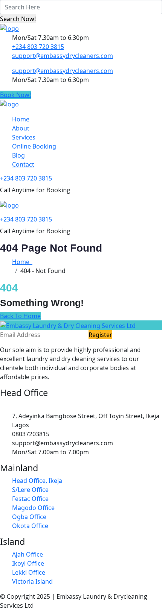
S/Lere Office (30, 490)
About (20, 128)
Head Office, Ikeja (37, 480)
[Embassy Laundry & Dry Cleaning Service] (9, 28)
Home (20, 119)
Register (100, 335)
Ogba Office (29, 517)
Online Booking (34, 146)
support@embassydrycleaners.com (62, 56)
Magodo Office (33, 508)
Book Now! (15, 95)
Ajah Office (27, 554)
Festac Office (30, 499)
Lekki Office (28, 572)
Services (23, 137)
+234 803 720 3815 (38, 46)
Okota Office (30, 526)
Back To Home (20, 316)
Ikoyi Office (28, 563)
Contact (23, 164)
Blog (18, 155)
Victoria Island (32, 581)
